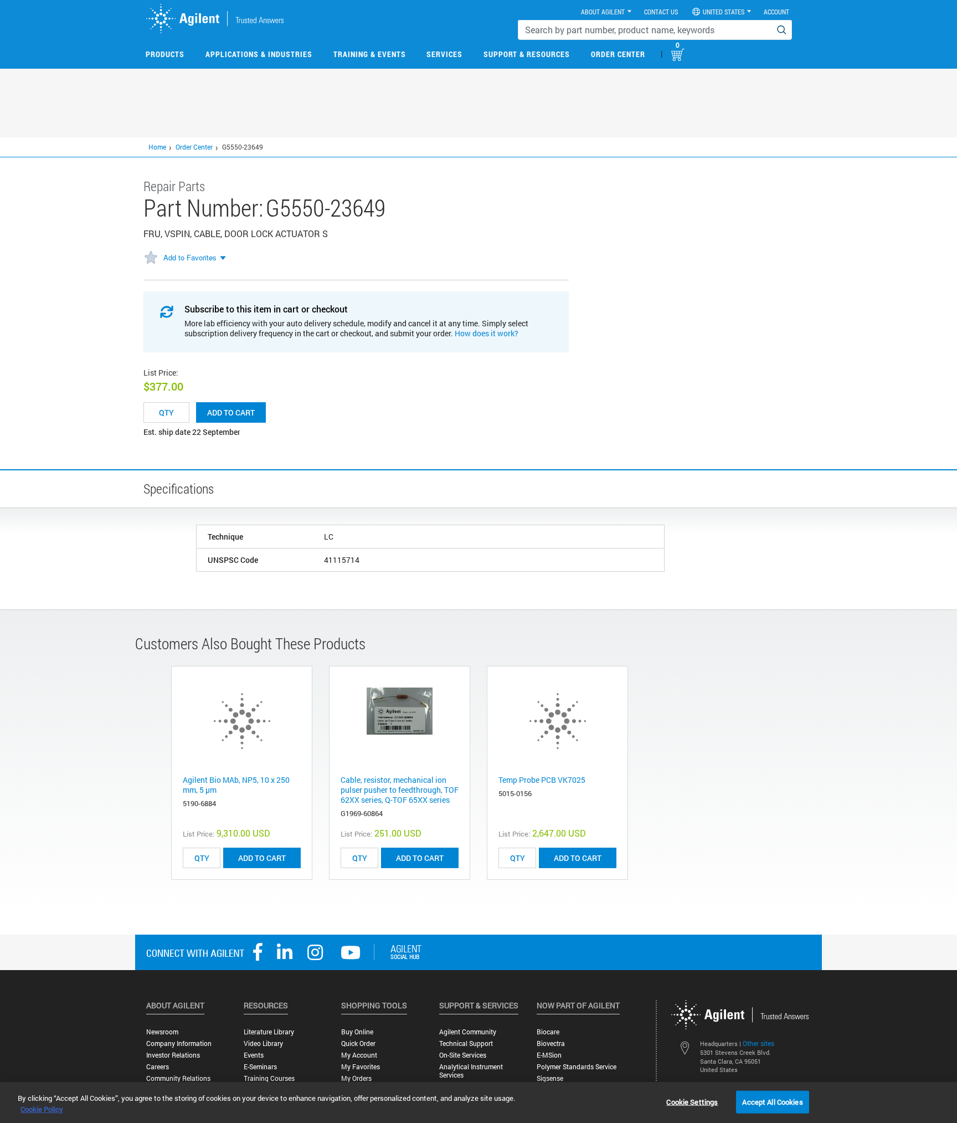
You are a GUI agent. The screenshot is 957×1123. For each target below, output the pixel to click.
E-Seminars (260, 1067)
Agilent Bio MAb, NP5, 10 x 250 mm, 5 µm (236, 785)
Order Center (618, 54)
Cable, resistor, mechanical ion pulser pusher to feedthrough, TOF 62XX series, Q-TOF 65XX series (400, 790)
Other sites (758, 1043)
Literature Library (269, 1032)
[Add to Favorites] (150, 258)
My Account (359, 1055)
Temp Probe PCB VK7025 (541, 780)
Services (444, 54)
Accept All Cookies (772, 1101)
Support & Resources (526, 54)
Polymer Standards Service (576, 1067)
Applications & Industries (258, 54)
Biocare (548, 1032)
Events (254, 1055)
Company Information (179, 1043)
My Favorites (360, 1067)
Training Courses (269, 1078)
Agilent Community (467, 1032)
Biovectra (551, 1043)
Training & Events (369, 54)
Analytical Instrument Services (471, 1071)
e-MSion (549, 1055)
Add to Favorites (190, 257)
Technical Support (466, 1043)
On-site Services (462, 1055)
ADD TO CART (262, 858)
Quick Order (358, 1043)
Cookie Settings (692, 1101)
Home (157, 146)
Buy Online (357, 1032)
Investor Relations (173, 1055)
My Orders (356, 1078)
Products (165, 54)
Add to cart (231, 412)
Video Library (263, 1043)
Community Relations (178, 1078)
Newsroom (162, 1032)
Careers (157, 1067)
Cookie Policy (41, 1109)
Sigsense (550, 1078)
